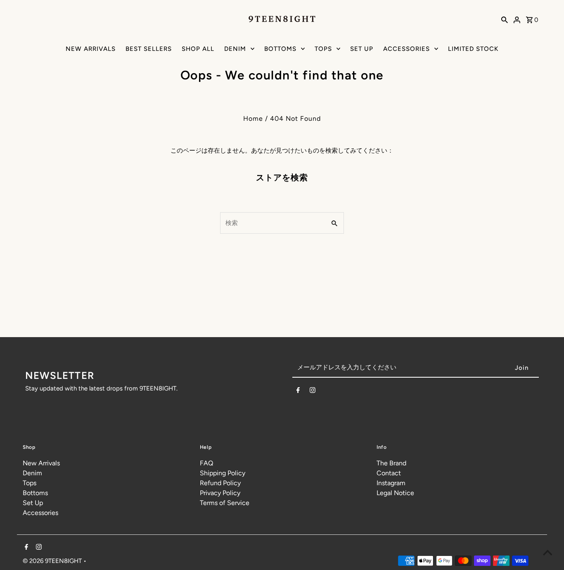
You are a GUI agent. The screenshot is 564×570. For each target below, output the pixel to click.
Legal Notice (395, 493)
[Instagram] (312, 392)
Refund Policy (220, 483)
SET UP (361, 49)
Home (253, 118)
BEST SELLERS (149, 49)
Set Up (33, 503)
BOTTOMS (280, 49)
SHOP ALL (198, 49)
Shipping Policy (222, 473)
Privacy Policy (220, 493)
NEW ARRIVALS (91, 49)
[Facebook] (298, 392)
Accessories (40, 513)
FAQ (206, 463)
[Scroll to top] (547, 553)
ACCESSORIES (406, 49)
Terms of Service (224, 503)
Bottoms (35, 493)
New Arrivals (41, 463)
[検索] (504, 19)
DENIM (235, 49)
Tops (29, 483)
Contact (389, 473)
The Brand (391, 463)
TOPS (323, 49)
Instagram (391, 483)
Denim (32, 473)
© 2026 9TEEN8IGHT (53, 561)
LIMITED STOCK (473, 49)
